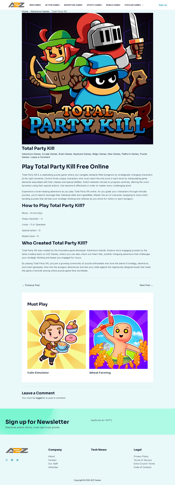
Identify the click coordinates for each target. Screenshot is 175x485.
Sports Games (94, 5)
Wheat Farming (100, 372)
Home (25, 11)
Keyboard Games (82, 154)
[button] (142, 5)
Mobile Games (113, 5)
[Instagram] (6, 460)
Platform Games (130, 154)
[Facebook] (12, 460)
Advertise (53, 467)
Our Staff (53, 463)
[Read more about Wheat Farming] (118, 339)
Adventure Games (73, 5)
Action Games (52, 5)
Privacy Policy (141, 456)
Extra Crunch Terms (144, 463)
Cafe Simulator (38, 372)
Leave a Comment (40, 157)
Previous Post (31, 285)
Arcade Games (49, 154)
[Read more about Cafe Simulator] (56, 339)
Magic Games (99, 154)
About (51, 456)
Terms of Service (143, 460)
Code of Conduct (142, 467)
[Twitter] (17, 460)
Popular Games (133, 5)
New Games (35, 5)
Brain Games (65, 154)
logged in (40, 398)
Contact (52, 460)
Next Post (146, 285)
